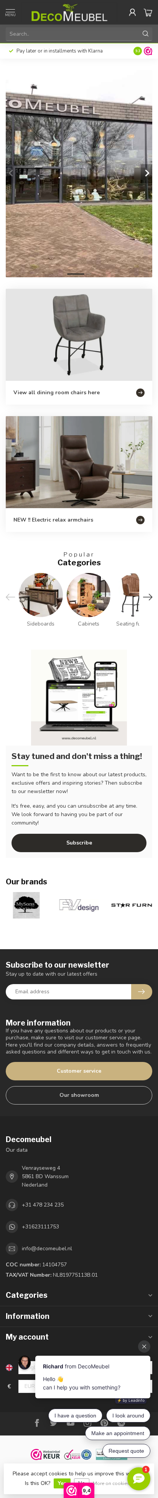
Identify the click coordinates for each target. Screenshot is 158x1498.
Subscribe (79, 842)
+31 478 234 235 (43, 1204)
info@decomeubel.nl (47, 1248)
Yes (62, 1483)
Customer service (79, 1071)
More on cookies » (113, 1483)
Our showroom (79, 1095)
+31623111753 (40, 1226)
